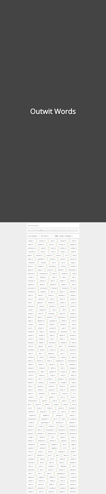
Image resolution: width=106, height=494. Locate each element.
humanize (72, 335)
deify (42, 371)
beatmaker (44, 419)
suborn (30, 484)
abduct (73, 375)
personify (50, 390)
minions (64, 393)
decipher (73, 295)
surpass (30, 313)
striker (50, 462)
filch (52, 437)
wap (29, 328)
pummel (72, 353)
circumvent (31, 251)
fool (74, 288)
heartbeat (72, 462)
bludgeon (40, 266)
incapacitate (59, 361)
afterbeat (63, 342)
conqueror (30, 357)
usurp (29, 299)
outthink (49, 270)
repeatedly (61, 451)
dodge (29, 321)
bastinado (63, 331)
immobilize (31, 350)
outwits (41, 426)
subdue (73, 251)
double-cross (51, 433)
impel (29, 390)
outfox (29, 244)
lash (74, 455)
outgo (73, 324)
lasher (48, 473)
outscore (30, 430)
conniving (50, 313)
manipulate (52, 321)
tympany (61, 470)
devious (30, 266)
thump (38, 408)
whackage (62, 466)
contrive (63, 266)
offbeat (63, 321)
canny (73, 284)
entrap (62, 251)
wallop (46, 404)
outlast (52, 248)
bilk (73, 466)
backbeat (72, 313)
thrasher (72, 459)
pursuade (39, 433)
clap (29, 408)
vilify (62, 368)
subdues (41, 375)
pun (64, 444)
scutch (29, 455)
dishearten (72, 350)
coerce (53, 277)
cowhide (61, 459)
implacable (72, 291)
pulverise (72, 484)
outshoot (30, 426)
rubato (61, 462)
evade (54, 273)
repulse (62, 437)
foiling (41, 331)
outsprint (51, 426)
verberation (40, 455)
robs (39, 379)
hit (64, 448)
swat (63, 419)
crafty (73, 273)
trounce (62, 259)
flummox (41, 480)
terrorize (52, 350)
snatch (30, 375)
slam (39, 473)
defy (29, 302)
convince (41, 324)
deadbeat (45, 415)
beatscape (30, 342)
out (66, 255)
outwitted (31, 262)
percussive (42, 411)
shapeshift (30, 444)
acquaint (72, 390)
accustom (63, 371)
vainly (29, 346)
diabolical (30, 284)
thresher (49, 408)
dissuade (30, 368)
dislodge (42, 291)
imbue (48, 361)
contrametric (40, 488)
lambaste (41, 368)
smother (40, 390)
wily (53, 262)
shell (63, 310)
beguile (30, 270)
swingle (42, 350)
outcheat (62, 488)
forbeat (61, 335)
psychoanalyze (44, 422)
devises (41, 284)
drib (41, 397)
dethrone (49, 317)
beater (39, 317)
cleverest (72, 299)
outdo (73, 241)
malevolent (61, 295)
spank (63, 401)
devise (40, 313)
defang (52, 480)
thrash (73, 321)
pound (50, 451)
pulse (63, 328)
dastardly (42, 277)
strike (53, 401)
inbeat (51, 335)
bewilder (62, 433)
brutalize (72, 419)
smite (73, 448)
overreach (40, 244)
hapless (63, 284)
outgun (72, 262)
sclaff (29, 473)
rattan (40, 491)
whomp (40, 364)
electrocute (59, 422)
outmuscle (52, 382)
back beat (72, 491)
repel (73, 310)
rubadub (30, 491)
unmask (48, 255)
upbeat (51, 324)
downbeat (72, 317)
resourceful (30, 273)
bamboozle (72, 433)
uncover (72, 397)
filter (56, 236)
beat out (72, 259)
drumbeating (71, 346)
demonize (52, 440)
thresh (52, 375)
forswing (39, 386)
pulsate (73, 440)
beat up (66, 455)
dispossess (50, 353)
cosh (54, 419)
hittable (30, 488)
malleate (50, 491)
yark (51, 459)
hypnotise (62, 477)
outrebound (72, 430)
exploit (61, 339)
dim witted (43, 288)
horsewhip (30, 459)
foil (74, 393)
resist (61, 353)
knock (73, 404)
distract (62, 390)
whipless (72, 451)
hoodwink (50, 302)
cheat (52, 281)
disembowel (72, 426)
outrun (50, 244)
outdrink (61, 484)
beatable (30, 331)
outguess (41, 477)
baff (41, 462)
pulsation (49, 379)
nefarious (54, 288)
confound (51, 306)
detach (30, 393)
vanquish (62, 241)
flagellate (54, 448)
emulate (30, 335)
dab (57, 455)
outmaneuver (31, 248)
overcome (38, 255)
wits (62, 262)
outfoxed (60, 270)
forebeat (41, 339)
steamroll (40, 299)
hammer (50, 470)
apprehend (40, 259)
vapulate (41, 382)
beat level (42, 448)
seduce (42, 251)
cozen (29, 466)
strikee (40, 451)
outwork (62, 302)
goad (29, 255)
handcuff (72, 386)
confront (63, 357)
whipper (51, 397)
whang (65, 404)
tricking (51, 386)
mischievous (31, 291)
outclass (60, 408)
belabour (30, 382)
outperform (42, 310)
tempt (30, 353)
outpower (72, 281)
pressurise (58, 415)
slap (41, 470)
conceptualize (31, 419)
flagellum (54, 444)
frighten (41, 342)
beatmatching (31, 401)
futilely (73, 342)
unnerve (30, 379)
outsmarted (52, 266)
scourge (56, 404)
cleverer (40, 295)
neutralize (63, 273)
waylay (39, 270)
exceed (30, 310)
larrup (49, 346)
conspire (52, 259)
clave (51, 339)
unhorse (73, 477)
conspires (39, 361)
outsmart (41, 241)
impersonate (31, 371)
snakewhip (72, 470)
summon (53, 393)
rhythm (30, 339)
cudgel (73, 371)
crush (53, 310)
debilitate (71, 422)
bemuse (40, 484)
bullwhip (61, 491)
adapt (73, 401)
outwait (30, 480)
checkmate (30, 306)
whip (29, 386)
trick (73, 277)
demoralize (52, 342)
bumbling (30, 411)
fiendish (73, 266)
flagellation (40, 321)
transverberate (71, 361)
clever (51, 299)
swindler (31, 422)
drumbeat (52, 488)
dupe (74, 255)
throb (73, 328)
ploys (52, 291)
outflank (73, 248)
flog (40, 353)
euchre (63, 411)
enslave (50, 295)
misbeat (40, 328)
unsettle (61, 386)
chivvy (61, 480)
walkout (72, 415)
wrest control (31, 288)
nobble (51, 484)
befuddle (51, 477)
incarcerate (61, 430)
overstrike (30, 462)
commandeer (71, 379)
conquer (41, 306)
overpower (72, 244)
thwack (30, 397)
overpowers (72, 364)
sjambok (30, 448)
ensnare (43, 248)
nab (29, 404)
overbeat (41, 335)
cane (53, 411)
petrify (61, 426)
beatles (30, 317)
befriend (62, 248)
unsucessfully (49, 430)
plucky (61, 291)
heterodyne (41, 440)
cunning (43, 262)
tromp (29, 451)
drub (61, 364)
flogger (73, 444)
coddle (29, 361)
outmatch (51, 328)
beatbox (73, 473)
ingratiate (51, 371)
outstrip (62, 306)
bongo (72, 437)
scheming (51, 331)
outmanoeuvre (43, 273)
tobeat (40, 346)
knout (61, 350)
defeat (29, 259)
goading (60, 379)
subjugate (72, 368)
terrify (57, 255)
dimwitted (65, 288)
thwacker (50, 466)
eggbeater (72, 488)
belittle (52, 368)
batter (42, 459)
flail (74, 331)
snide (40, 466)
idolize (73, 357)
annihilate (62, 324)
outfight (62, 281)
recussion (51, 364)
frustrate (61, 244)
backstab (72, 480)
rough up (30, 477)
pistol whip (31, 470)
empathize (32, 415)
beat (52, 241)
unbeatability (60, 473)
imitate (30, 324)
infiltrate (72, 339)
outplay (30, 241)
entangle (63, 382)
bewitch (42, 437)
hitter (38, 430)
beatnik (62, 313)
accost (41, 357)
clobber (30, 364)
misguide (63, 440)
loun (49, 455)
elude (52, 251)
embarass (42, 444)
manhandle (72, 408)
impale (73, 382)
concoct (73, 302)
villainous (52, 284)
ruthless (30, 277)
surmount (72, 306)
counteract (30, 281)
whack (73, 411)
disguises (39, 302)
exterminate (61, 317)
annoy (62, 375)
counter (37, 404)
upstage (30, 433)
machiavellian (71, 270)
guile (63, 277)
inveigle (30, 437)
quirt (62, 397)
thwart (61, 299)
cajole (59, 346)
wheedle (30, 440)
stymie (29, 295)
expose (44, 401)
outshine (42, 281)
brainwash (51, 357)
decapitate (41, 393)
